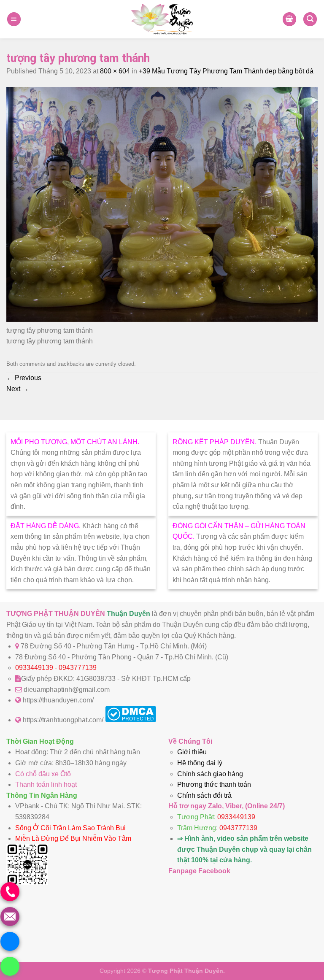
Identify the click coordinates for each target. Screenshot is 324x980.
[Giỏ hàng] (289, 19)
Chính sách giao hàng (210, 774)
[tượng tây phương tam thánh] (162, 319)
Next (17, 388)
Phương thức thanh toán (214, 784)
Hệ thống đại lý (199, 763)
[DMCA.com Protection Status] (130, 720)
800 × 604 (115, 71)
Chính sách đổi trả (204, 795)
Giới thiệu (192, 752)
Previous (23, 377)
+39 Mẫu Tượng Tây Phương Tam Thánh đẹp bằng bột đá (226, 71)
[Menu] (14, 19)
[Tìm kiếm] (310, 19)
